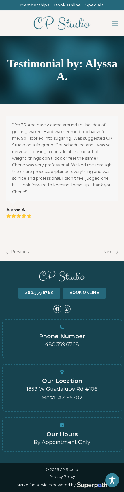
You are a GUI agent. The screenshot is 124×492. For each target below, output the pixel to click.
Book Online (67, 5)
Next (108, 252)
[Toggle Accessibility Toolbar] (112, 480)
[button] (115, 23)
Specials (94, 5)
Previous (17, 252)
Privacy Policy (62, 476)
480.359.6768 (39, 292)
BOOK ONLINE (84, 292)
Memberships (35, 5)
